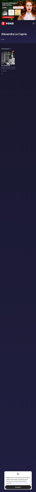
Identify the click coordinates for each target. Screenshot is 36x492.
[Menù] (34, 23)
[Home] (5, 24)
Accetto (18, 487)
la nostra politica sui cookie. (20, 483)
